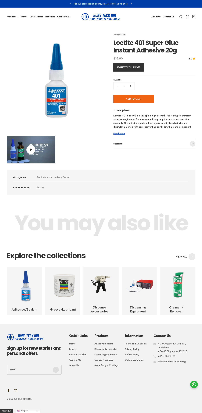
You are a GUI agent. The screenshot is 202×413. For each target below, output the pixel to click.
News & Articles (77, 354)
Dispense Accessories (105, 349)
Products (11, 16)
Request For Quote (128, 67)
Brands (23, 16)
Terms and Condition (136, 343)
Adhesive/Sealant (103, 343)
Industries (50, 16)
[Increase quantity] (131, 86)
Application (63, 16)
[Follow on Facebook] (8, 391)
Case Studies (36, 16)
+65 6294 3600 (166, 356)
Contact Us (168, 16)
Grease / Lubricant (104, 359)
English (24, 410)
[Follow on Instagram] (15, 391)
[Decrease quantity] (117, 86)
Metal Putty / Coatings (106, 365)
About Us (156, 16)
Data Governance (134, 359)
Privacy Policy (132, 349)
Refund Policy (132, 354)
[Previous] (70, 4)
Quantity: (117, 79)
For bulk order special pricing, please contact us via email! (101, 3)
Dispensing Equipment (105, 354)
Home (72, 343)
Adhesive (119, 34)
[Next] (131, 4)
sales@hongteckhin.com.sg (172, 361)
